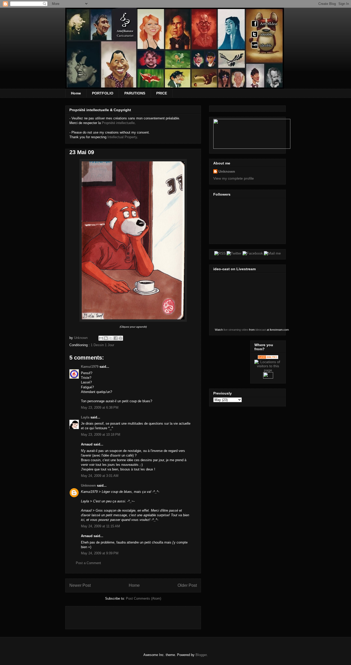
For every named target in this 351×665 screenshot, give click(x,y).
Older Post (187, 585)
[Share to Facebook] (115, 338)
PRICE (161, 93)
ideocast (260, 329)
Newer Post (80, 585)
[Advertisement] (129, 616)
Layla (85, 417)
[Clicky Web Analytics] (268, 358)
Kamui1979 (89, 367)
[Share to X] (110, 338)
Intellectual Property (122, 137)
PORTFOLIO (102, 93)
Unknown (88, 485)
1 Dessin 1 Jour (102, 345)
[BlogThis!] (105, 338)
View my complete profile (233, 178)
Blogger (201, 655)
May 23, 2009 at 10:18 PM (100, 434)
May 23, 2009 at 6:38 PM (99, 407)
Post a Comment (88, 563)
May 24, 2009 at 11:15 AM (100, 526)
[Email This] (101, 338)
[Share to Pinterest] (120, 338)
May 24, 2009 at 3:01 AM (99, 476)
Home (76, 93)
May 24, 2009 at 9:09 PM (99, 553)
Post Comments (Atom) (143, 598)
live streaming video (236, 329)
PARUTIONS (134, 93)
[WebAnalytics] (268, 377)
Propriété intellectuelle (118, 123)
